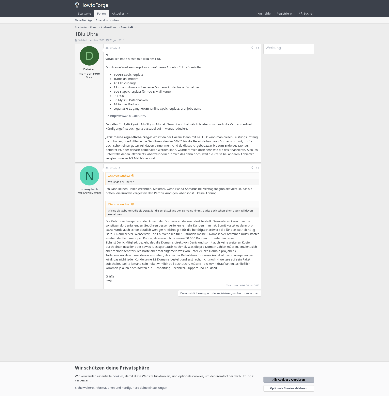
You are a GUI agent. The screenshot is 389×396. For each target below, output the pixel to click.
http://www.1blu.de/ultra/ (128, 116)
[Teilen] (252, 48)
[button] (128, 13)
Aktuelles (118, 13)
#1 (257, 47)
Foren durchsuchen (107, 20)
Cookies (117, 376)
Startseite (84, 13)
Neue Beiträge (83, 20)
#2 (257, 167)
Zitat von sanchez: (119, 175)
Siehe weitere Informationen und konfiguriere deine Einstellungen (121, 387)
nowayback (89, 189)
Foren (101, 13)
